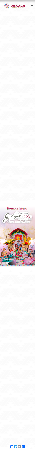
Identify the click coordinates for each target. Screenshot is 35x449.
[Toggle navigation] (32, 5)
